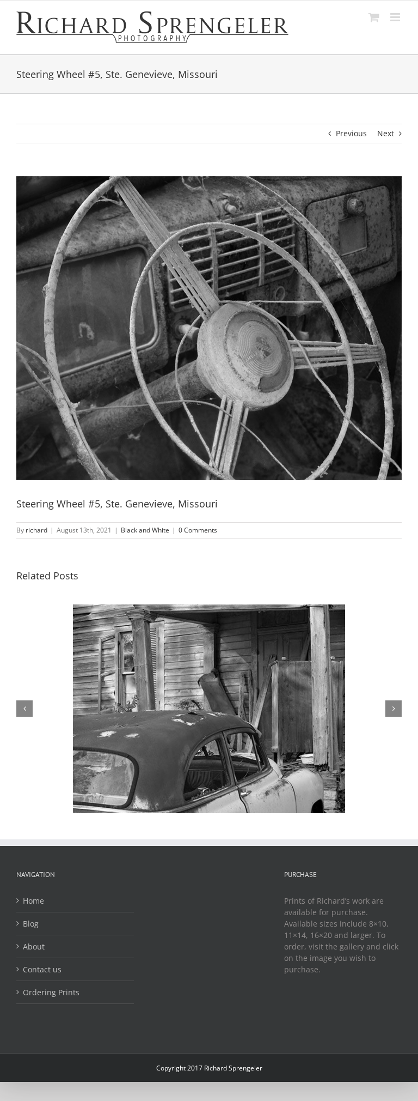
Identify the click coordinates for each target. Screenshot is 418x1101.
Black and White (145, 530)
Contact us (42, 969)
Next (385, 133)
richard (36, 530)
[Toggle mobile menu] (396, 17)
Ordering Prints (51, 992)
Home (33, 901)
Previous (351, 133)
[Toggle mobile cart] (373, 17)
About (34, 946)
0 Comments (198, 530)
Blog (31, 923)
